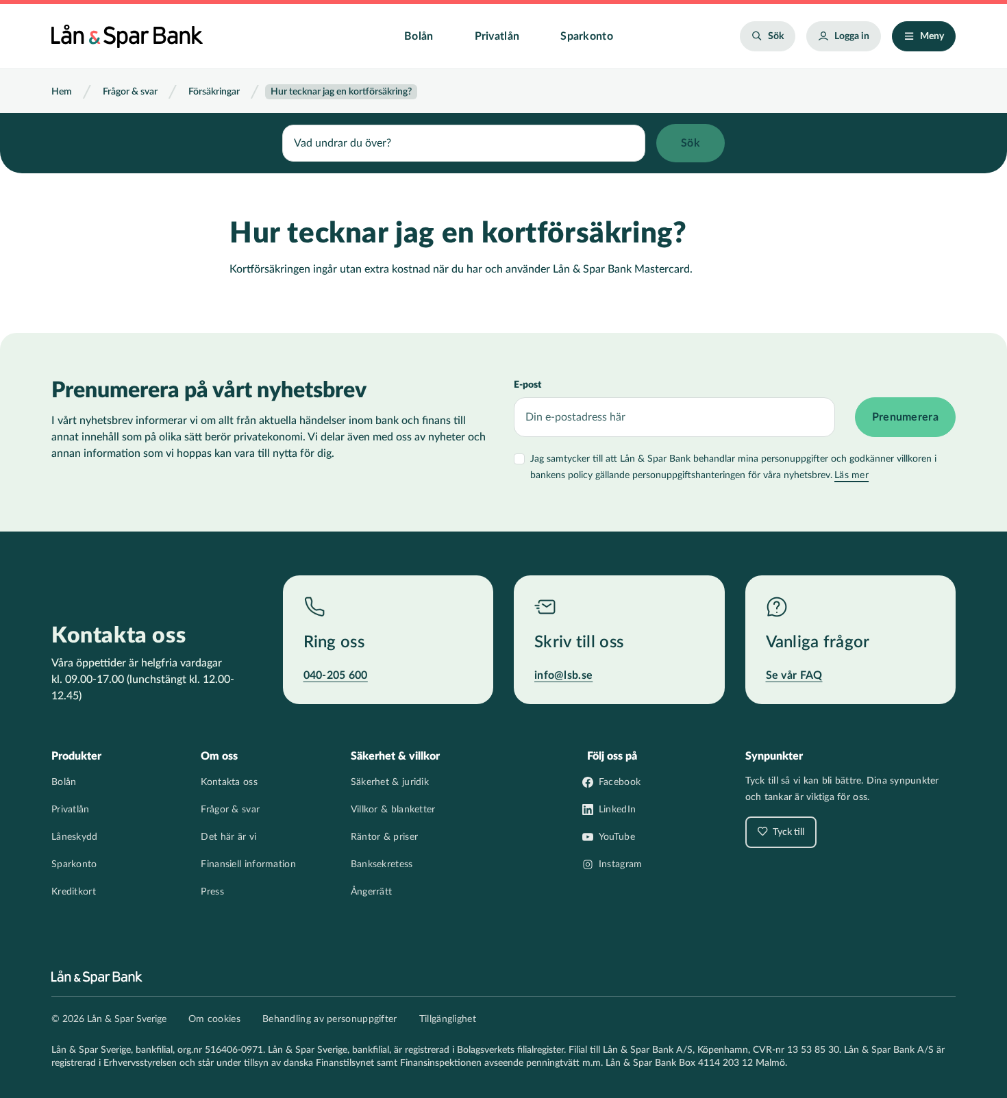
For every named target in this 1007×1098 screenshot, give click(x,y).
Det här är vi (228, 837)
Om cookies (214, 1019)
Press (212, 892)
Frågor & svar (130, 92)
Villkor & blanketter (393, 809)
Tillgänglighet (447, 1019)
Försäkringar (214, 92)
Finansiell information (248, 864)
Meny (932, 36)
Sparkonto (586, 36)
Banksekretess (382, 864)
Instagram (621, 864)
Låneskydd (74, 837)
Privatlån (497, 36)
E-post (527, 385)
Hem (61, 92)
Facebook (620, 782)
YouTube (617, 837)
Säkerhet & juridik (390, 782)
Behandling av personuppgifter (329, 1019)
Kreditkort (73, 892)
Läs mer (851, 475)
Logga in (851, 36)
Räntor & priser (385, 837)
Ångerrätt (372, 892)
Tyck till (787, 832)
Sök (776, 36)
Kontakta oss (229, 782)
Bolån (419, 36)
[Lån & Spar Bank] (127, 36)
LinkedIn (617, 809)
